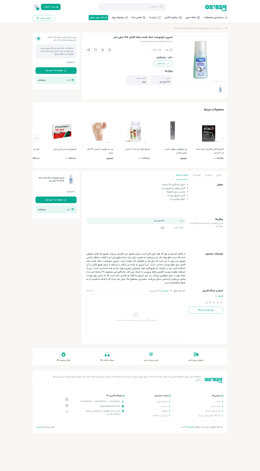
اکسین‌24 (189, 427)
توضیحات (197, 175)
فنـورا (39, 427)
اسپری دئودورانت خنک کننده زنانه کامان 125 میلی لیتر (191, 28)
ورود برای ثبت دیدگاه (206, 310)
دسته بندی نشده (217, 28)
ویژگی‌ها (208, 175)
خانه (226, 28)
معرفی (218, 175)
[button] (36, 138)
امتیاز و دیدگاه (182, 175)
